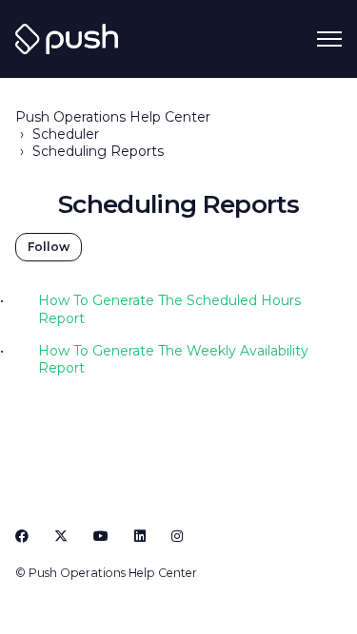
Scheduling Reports (98, 151)
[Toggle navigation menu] (329, 39)
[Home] (66, 39)
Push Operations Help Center (112, 116)
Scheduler (65, 134)
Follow (48, 247)
